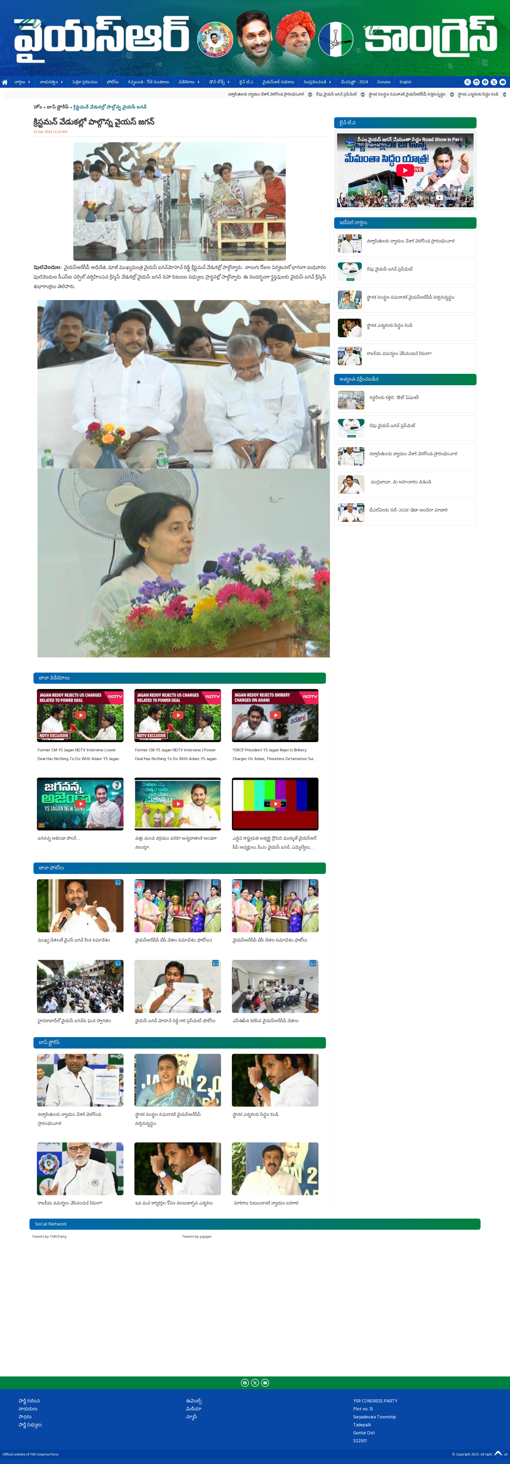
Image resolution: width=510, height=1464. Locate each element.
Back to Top (498, 1452)
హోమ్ (5, 82)
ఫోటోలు (113, 82)
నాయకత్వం (49, 82)
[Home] (255, 38)
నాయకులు (28, 1409)
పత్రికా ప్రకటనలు (85, 82)
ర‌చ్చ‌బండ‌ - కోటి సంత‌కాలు (148, 82)
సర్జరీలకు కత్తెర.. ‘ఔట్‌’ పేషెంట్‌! (394, 398)
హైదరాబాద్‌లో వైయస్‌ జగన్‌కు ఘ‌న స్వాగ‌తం (74, 1021)
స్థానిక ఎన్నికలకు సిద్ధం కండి (353, 94)
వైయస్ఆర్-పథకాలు (278, 82)
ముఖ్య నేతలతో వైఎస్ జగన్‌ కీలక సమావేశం (74, 941)
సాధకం (25, 1417)
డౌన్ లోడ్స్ (217, 82)
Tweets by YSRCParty (49, 1237)
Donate (383, 82)
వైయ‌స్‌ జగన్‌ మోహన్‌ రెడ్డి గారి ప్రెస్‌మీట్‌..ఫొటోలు (175, 1021)
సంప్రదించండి (315, 82)
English (405, 82)
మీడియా (193, 1409)
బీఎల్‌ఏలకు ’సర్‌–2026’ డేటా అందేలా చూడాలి (408, 511)
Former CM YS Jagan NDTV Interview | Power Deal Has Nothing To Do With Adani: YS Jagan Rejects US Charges (175, 759)
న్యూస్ (191, 1417)
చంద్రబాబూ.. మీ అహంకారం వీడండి (400, 483)
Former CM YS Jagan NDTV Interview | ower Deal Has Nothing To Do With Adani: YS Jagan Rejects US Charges (78, 759)
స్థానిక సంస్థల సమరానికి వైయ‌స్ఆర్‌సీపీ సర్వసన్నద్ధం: (282, 94)
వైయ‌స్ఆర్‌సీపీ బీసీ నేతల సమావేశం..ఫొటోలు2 (173, 941)
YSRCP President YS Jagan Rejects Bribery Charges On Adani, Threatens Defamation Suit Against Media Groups (274, 759)
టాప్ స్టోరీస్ (58, 108)
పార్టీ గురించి (29, 1401)
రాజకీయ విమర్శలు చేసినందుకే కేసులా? (414, 94)
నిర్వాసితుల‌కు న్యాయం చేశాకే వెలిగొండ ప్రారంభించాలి (141, 94)
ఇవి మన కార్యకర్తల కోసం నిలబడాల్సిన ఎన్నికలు (174, 1204)
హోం (37, 108)
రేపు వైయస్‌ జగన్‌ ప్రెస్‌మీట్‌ (212, 94)
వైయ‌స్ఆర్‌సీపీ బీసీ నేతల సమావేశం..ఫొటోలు (270, 941)
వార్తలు (20, 82)
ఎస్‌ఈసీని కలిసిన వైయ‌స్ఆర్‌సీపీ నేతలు (266, 1021)
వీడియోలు (186, 82)
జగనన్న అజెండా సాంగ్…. (59, 839)
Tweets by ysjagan (196, 1237)
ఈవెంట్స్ (194, 1401)
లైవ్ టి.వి (246, 82)
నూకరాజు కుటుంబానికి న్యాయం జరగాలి (266, 1204)
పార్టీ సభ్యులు (30, 1425)
